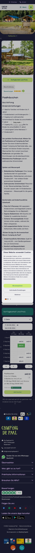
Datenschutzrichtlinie (9, 279)
